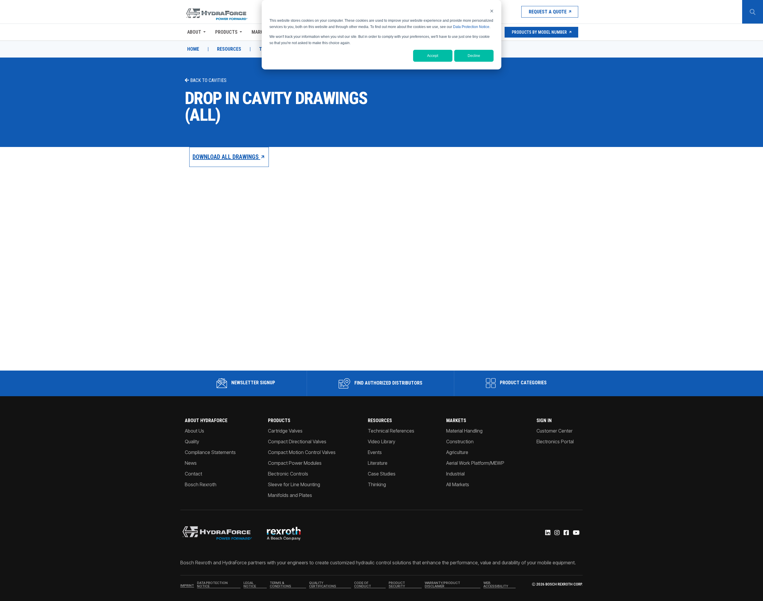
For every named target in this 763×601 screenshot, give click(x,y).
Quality (192, 441)
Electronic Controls (288, 474)
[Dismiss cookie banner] (492, 11)
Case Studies (382, 474)
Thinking (377, 484)
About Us (194, 431)
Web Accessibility (495, 584)
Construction (460, 441)
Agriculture (457, 452)
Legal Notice (250, 584)
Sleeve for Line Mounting (294, 484)
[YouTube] (576, 533)
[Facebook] (566, 533)
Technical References (391, 431)
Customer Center (554, 431)
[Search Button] (752, 12)
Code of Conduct (362, 584)
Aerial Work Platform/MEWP (475, 463)
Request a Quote (548, 12)
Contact (193, 474)
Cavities (218, 80)
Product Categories (523, 382)
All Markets (457, 484)
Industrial (455, 474)
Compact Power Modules (295, 463)
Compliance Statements (210, 452)
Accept (432, 56)
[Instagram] (556, 533)
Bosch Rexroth (200, 484)
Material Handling (464, 431)
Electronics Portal (555, 441)
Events (375, 452)
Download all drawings (226, 156)
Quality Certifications (322, 584)
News (191, 463)
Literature (377, 463)
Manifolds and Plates (290, 495)
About (194, 32)
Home (193, 49)
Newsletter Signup (252, 382)
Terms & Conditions (280, 584)
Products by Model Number (539, 32)
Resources (229, 49)
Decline (474, 56)
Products (226, 32)
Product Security (397, 584)
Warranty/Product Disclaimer (442, 584)
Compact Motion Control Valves (302, 452)
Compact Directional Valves (297, 441)
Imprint (187, 586)
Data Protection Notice (471, 27)
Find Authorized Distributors (387, 383)
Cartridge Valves (285, 431)
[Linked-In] (547, 533)
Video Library (381, 441)
